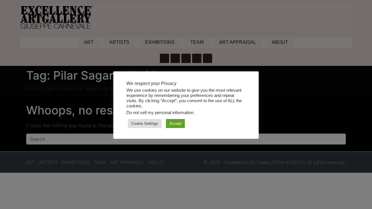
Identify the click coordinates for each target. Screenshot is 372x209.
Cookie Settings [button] (144, 123)
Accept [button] (175, 123)
